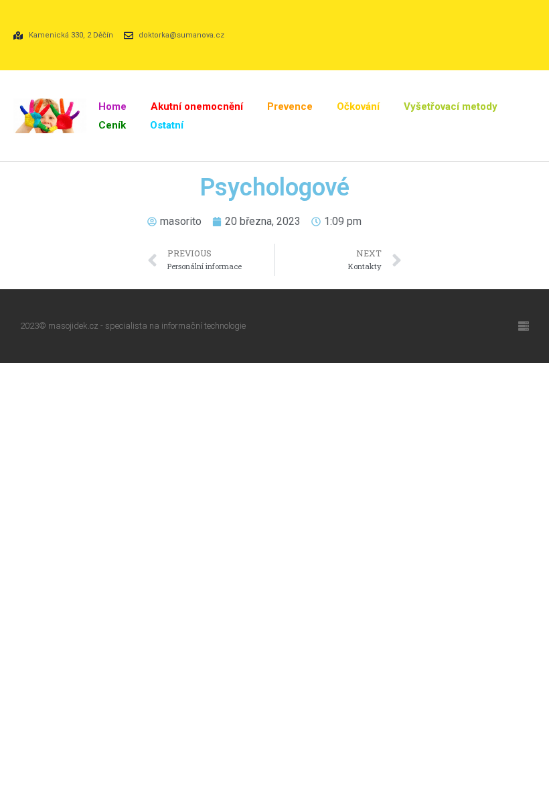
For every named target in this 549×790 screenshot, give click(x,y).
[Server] (523, 326)
